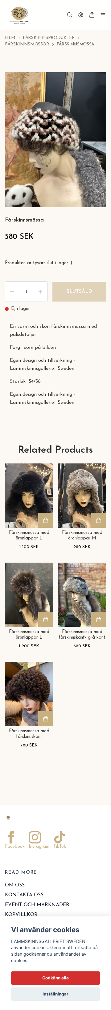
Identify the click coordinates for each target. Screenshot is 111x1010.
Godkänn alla (55, 977)
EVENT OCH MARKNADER (37, 904)
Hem (10, 38)
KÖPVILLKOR (21, 914)
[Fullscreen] (93, 84)
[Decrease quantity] (12, 292)
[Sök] (69, 15)
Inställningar (55, 993)
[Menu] (103, 15)
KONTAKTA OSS (24, 895)
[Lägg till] (45, 520)
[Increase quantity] (40, 292)
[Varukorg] (91, 15)
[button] (95, 140)
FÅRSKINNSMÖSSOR (27, 44)
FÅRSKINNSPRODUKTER (49, 38)
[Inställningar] (80, 15)
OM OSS (15, 885)
